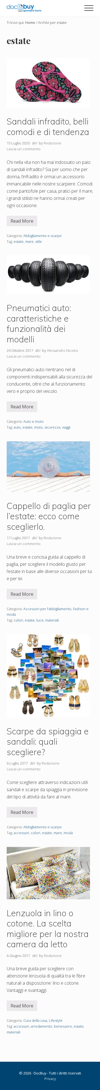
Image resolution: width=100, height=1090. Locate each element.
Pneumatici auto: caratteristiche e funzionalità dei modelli (39, 323)
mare (29, 241)
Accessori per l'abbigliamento (47, 608)
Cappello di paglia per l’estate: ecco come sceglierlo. (49, 516)
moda (68, 832)
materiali (52, 620)
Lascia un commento (24, 148)
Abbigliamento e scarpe (42, 235)
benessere (63, 1026)
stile (38, 241)
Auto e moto (33, 421)
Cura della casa (35, 1020)
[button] (89, 8)
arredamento (41, 1026)
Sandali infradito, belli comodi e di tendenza (48, 126)
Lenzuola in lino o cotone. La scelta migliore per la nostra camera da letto (48, 929)
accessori (21, 832)
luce (40, 620)
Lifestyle (55, 1020)
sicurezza (52, 427)
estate (19, 241)
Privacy (50, 1078)
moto (38, 427)
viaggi (66, 427)
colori (18, 620)
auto (17, 427)
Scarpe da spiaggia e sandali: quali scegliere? (48, 741)
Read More (24, 222)
